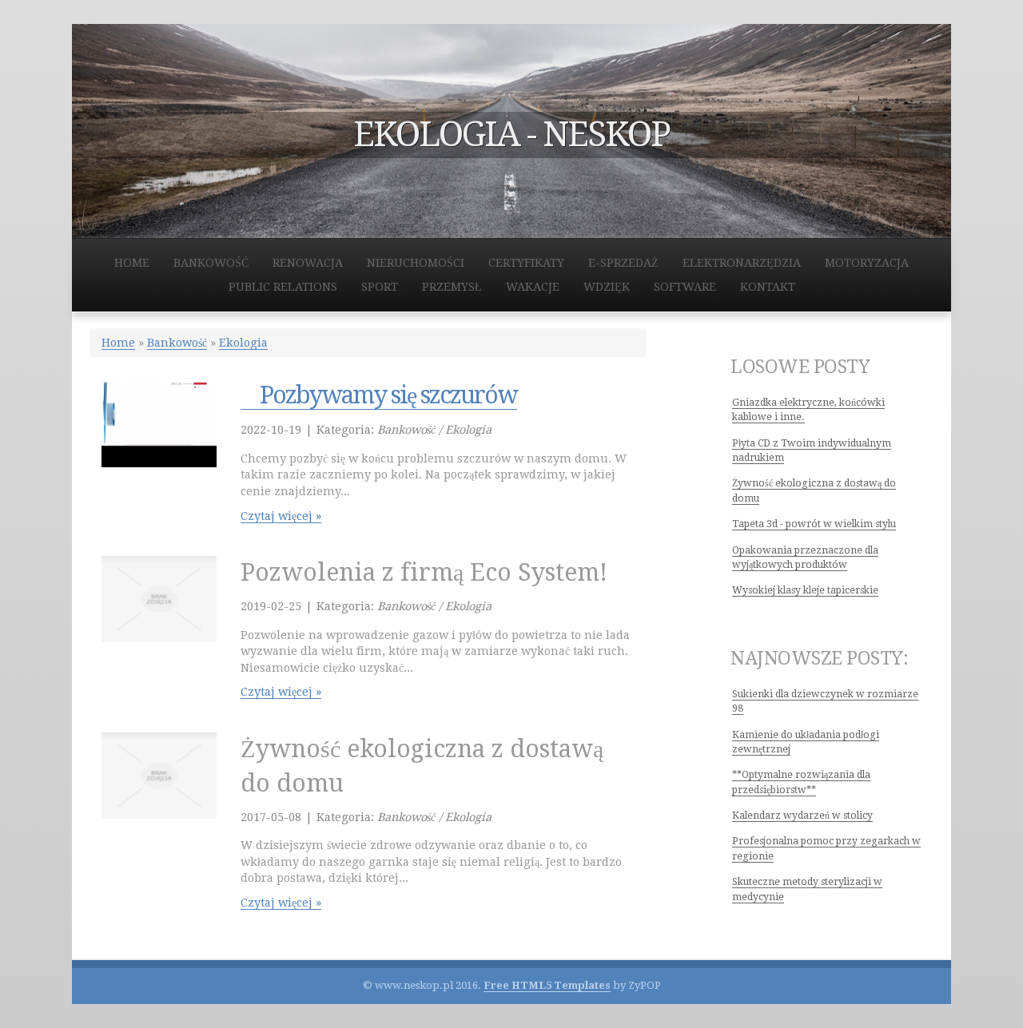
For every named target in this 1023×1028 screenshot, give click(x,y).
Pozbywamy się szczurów (379, 395)
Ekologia (243, 342)
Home (118, 342)
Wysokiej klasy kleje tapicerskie (805, 590)
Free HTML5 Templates (547, 985)
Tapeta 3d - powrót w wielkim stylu (814, 524)
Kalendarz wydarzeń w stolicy (802, 815)
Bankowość (177, 342)
